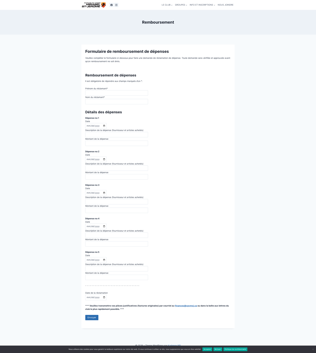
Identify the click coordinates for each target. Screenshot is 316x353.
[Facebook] (111, 5)
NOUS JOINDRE (225, 5)
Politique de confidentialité (235, 349)
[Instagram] (116, 5)
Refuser (218, 349)
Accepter (207, 349)
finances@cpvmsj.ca (186, 306)
